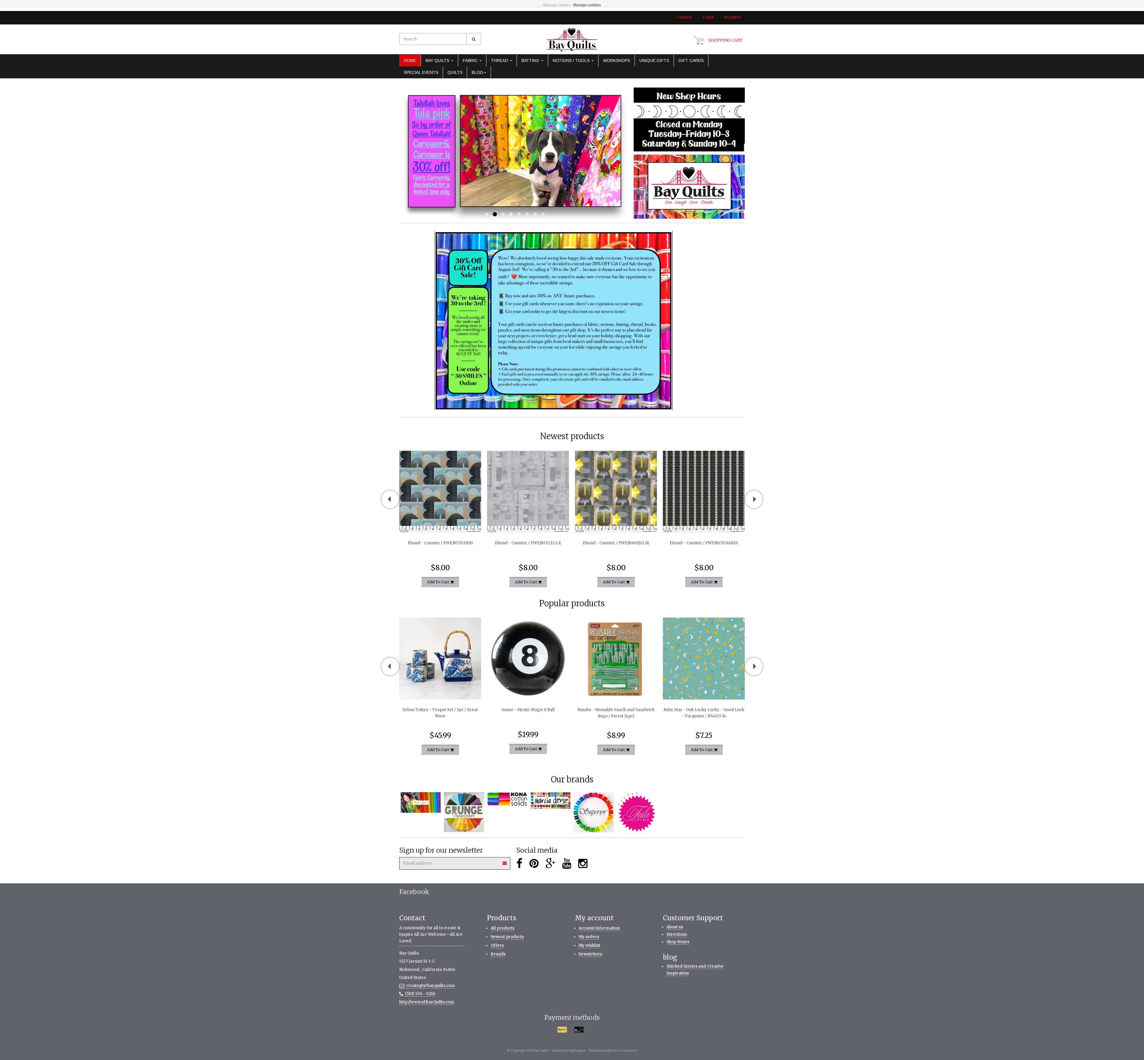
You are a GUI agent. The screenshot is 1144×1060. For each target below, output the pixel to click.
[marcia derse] (550, 800)
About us (674, 927)
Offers (497, 945)
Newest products (507, 936)
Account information (599, 928)
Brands (498, 954)
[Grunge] (464, 812)
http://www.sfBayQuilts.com (426, 1002)
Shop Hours (677, 941)
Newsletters (590, 954)
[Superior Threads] (593, 812)
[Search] (473, 39)
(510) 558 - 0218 (420, 993)
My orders (589, 936)
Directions (676, 934)
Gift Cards (691, 60)
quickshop (440, 520)
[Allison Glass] (421, 802)
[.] (689, 119)
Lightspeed (577, 1051)
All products (503, 928)
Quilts (454, 72)
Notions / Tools (572, 60)
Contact (684, 17)
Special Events (421, 72)
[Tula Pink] (637, 812)
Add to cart (438, 582)
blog (477, 72)
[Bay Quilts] (572, 40)
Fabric (471, 60)
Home (410, 60)
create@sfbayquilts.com (430, 985)
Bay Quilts (437, 60)
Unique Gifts (654, 60)
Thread (500, 60)
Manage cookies (557, 5)
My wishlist (589, 945)
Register (732, 17)
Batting (530, 60)
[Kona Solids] (507, 799)
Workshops (616, 60)
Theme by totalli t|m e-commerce (612, 1051)
